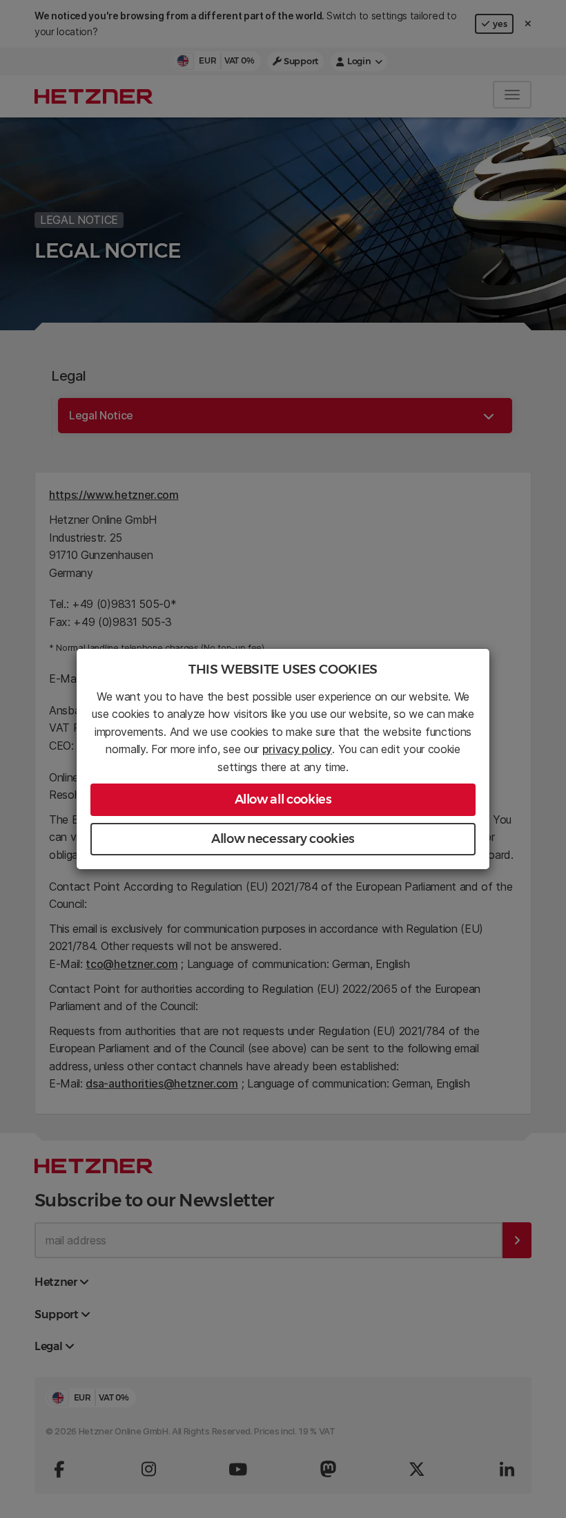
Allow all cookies (283, 799)
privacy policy (297, 749)
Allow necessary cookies (283, 838)
